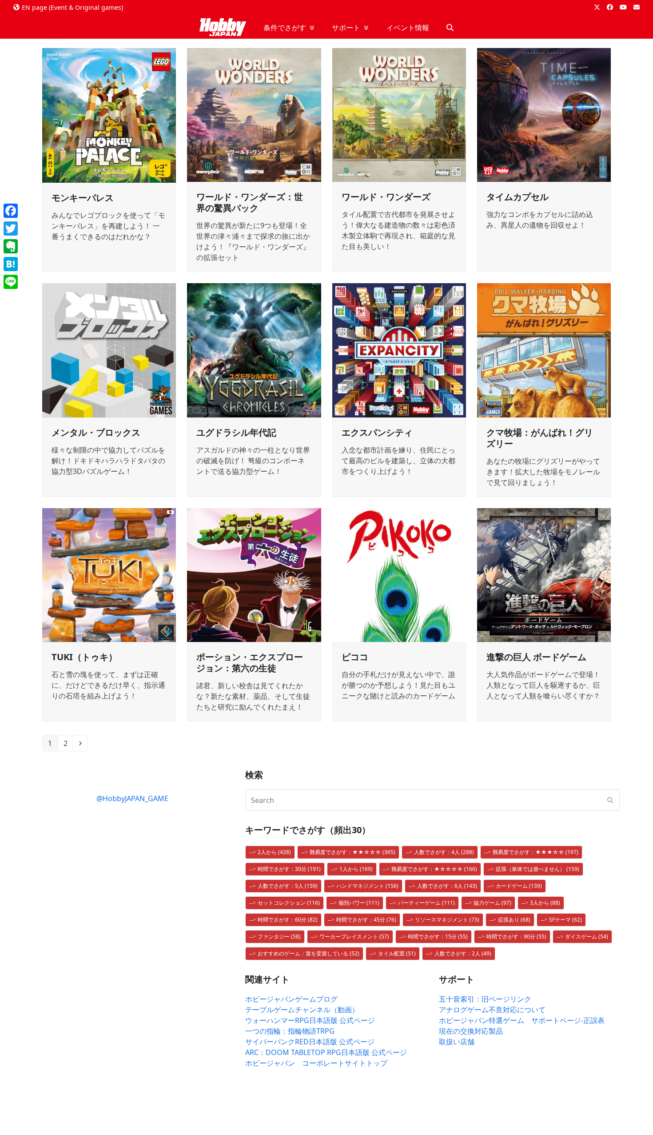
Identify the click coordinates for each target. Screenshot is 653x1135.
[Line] (11, 282)
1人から (356, 869)
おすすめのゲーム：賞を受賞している (308, 953)
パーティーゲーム (426, 902)
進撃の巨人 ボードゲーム (536, 657)
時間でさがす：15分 (438, 936)
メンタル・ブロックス (96, 432)
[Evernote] (11, 246)
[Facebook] (11, 211)
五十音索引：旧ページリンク (485, 999)
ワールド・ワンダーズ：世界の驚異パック (249, 202)
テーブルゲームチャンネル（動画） (302, 1010)
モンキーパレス (83, 198)
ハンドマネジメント (367, 886)
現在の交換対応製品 (471, 1031)
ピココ (355, 657)
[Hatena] (11, 264)
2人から (274, 852)
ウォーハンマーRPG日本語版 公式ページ (310, 1020)
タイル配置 (397, 953)
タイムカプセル (517, 197)
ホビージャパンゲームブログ (291, 999)
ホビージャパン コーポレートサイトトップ (316, 1063)
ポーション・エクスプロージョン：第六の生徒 (249, 662)
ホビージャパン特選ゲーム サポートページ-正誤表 (522, 1020)
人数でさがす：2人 (462, 953)
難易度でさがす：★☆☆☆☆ (434, 869)
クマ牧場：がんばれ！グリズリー (539, 437)
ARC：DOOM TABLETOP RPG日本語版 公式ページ (326, 1052)
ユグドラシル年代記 (236, 432)
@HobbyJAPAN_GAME (132, 798)
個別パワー (358, 902)
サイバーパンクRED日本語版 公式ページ (309, 1042)
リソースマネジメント (447, 919)
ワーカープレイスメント (354, 936)
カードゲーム (519, 886)
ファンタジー (279, 936)
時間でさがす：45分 (366, 919)
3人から (545, 902)
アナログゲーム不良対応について (492, 1010)
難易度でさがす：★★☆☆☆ (352, 852)
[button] (450, 27)
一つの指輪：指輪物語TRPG (289, 1031)
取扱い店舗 (456, 1042)
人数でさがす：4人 (444, 852)
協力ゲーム (492, 902)
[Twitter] (11, 228)
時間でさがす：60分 (288, 919)
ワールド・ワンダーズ (386, 197)
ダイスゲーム (586, 936)
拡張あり (514, 919)
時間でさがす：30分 (289, 869)
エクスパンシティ (377, 432)
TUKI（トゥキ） (84, 657)
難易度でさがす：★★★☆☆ (535, 852)
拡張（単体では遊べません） (537, 869)
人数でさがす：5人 (288, 886)
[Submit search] (610, 800)
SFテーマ (565, 919)
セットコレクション (289, 902)
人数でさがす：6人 (447, 886)
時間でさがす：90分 (516, 936)
